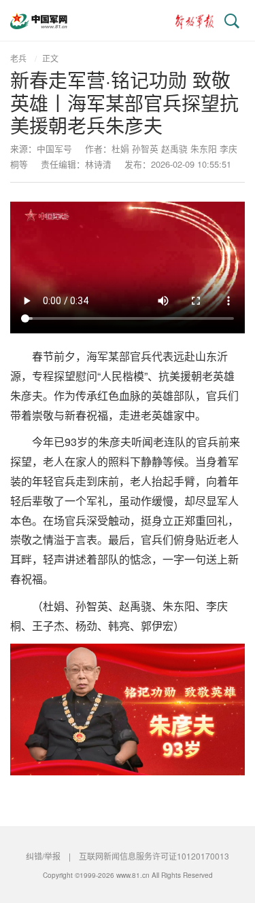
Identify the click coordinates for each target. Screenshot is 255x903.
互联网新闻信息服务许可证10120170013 (154, 856)
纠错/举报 (43, 856)
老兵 (18, 58)
